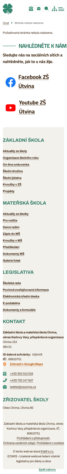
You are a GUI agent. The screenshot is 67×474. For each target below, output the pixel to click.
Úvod (6, 23)
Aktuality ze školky (16, 213)
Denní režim (11, 227)
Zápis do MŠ (11, 233)
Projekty (9, 191)
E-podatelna (11, 303)
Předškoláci (11, 247)
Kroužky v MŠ (12, 240)
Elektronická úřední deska (21, 296)
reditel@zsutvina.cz (38, 8)
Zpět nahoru (47, 469)
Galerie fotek (11, 260)
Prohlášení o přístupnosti (33, 438)
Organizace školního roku (21, 157)
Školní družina (13, 171)
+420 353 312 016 (31, 8)
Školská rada (12, 283)
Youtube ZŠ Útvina (32, 107)
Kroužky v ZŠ (12, 184)
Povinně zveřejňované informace (26, 289)
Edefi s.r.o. (47, 451)
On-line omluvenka (16, 164)
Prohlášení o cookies (50, 443)
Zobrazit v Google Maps (26, 364)
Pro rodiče (10, 220)
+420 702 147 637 (21, 380)
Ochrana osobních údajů (19, 443)
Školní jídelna (12, 177)
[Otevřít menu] (61, 9)
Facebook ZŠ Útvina (33, 81)
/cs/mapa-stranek (54, 8)
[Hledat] (46, 8)
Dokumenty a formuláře (19, 309)
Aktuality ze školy (15, 151)
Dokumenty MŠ (13, 253)
